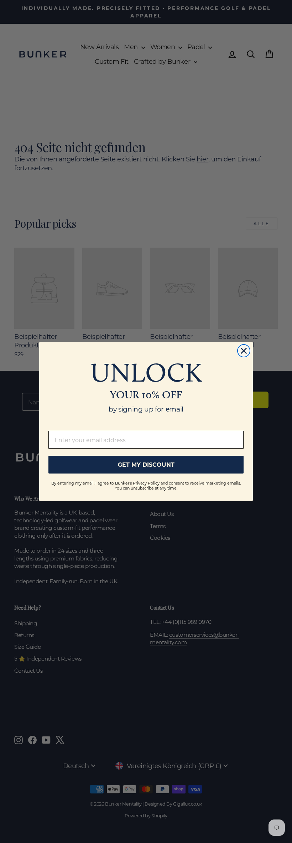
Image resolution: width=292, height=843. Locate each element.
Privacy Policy (146, 483)
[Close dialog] (244, 351)
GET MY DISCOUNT (146, 464)
